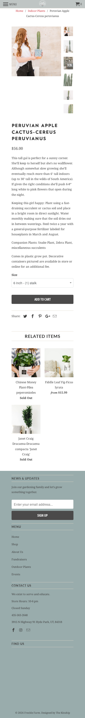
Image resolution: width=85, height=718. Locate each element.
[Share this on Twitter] (24, 316)
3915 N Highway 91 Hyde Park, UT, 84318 (37, 622)
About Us (17, 552)
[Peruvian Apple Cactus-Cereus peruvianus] (36, 51)
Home (15, 537)
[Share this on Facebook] (32, 316)
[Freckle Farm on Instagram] (21, 629)
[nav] (10, 4)
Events (16, 574)
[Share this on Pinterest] (39, 316)
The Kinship (63, 712)
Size (14, 275)
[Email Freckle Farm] (28, 629)
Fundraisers (19, 559)
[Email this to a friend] (54, 316)
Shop (15, 544)
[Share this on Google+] (46, 316)
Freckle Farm (32, 712)
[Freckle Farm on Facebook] (14, 629)
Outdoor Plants (21, 567)
